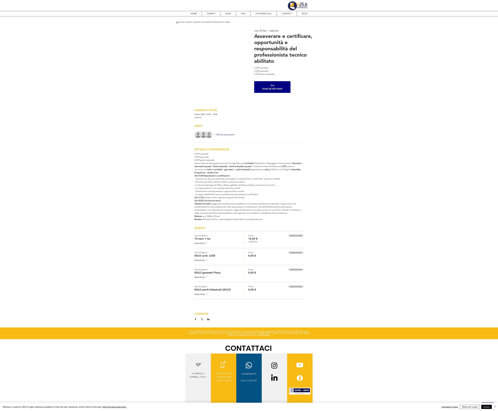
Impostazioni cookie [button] (450, 407)
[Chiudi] (494, 407)
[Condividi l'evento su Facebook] (195, 319)
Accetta (486, 407)
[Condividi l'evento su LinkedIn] (208, 319)
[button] (263, 13)
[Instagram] (274, 365)
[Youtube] (300, 365)
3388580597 (264, 333)
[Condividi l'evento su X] (202, 319)
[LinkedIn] (274, 378)
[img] (300, 394)
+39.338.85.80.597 (249, 374)
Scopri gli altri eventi (272, 88)
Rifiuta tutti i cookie (470, 407)
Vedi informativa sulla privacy (114, 407)
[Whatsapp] (249, 365)
